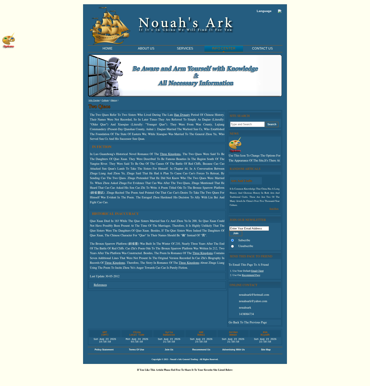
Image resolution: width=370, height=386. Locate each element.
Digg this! (134, 377)
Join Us (169, 349)
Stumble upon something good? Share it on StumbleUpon (173, 377)
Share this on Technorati (198, 377)
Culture (105, 100)
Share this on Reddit (160, 377)
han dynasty (182, 115)
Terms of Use (136, 349)
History (114, 100)
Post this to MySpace (250, 377)
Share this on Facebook (237, 377)
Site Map (266, 349)
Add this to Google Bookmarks (121, 377)
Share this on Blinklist (211, 377)
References (100, 285)
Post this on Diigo (224, 377)
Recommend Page (251, 275)
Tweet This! (147, 377)
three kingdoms (170, 154)
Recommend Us (201, 349)
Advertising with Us (233, 349)
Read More (274, 208)
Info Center (94, 100)
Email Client (257, 270)
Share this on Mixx (186, 377)
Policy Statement (104, 349)
